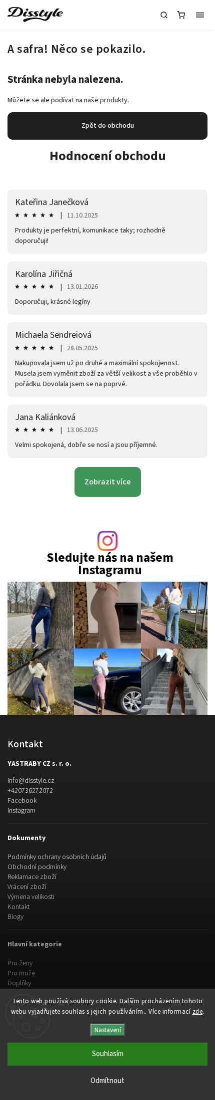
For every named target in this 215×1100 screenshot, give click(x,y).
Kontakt (19, 907)
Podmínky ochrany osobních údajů (57, 857)
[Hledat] (164, 14)
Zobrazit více (107, 481)
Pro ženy (20, 963)
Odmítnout (107, 1081)
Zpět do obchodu (108, 126)
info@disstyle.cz (31, 781)
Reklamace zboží (32, 877)
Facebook (22, 801)
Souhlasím (108, 1054)
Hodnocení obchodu (108, 156)
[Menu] (200, 15)
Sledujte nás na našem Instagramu (110, 564)
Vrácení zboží (27, 887)
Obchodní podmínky (37, 867)
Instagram (22, 811)
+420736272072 (30, 791)
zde (197, 1011)
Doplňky (19, 983)
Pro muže (21, 973)
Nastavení (107, 1030)
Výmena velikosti (31, 897)
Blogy (16, 917)
